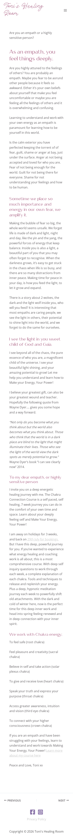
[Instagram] (40, 812)
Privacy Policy (36, 819)
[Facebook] (32, 812)
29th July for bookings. (43, 539)
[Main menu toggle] (65, 10)
